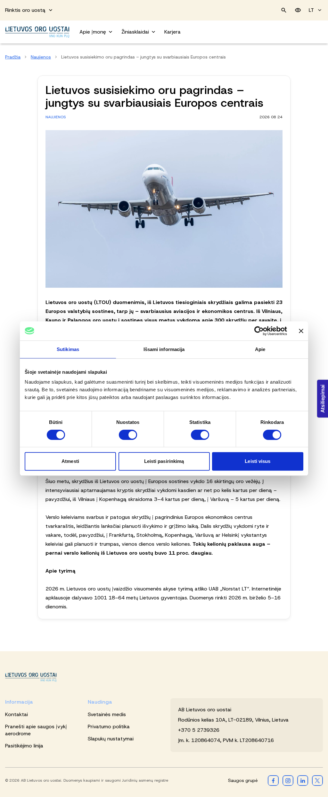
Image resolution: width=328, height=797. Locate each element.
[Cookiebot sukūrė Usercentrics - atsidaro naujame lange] (259, 331)
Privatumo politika (109, 726)
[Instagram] (288, 780)
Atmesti (70, 461)
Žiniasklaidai (135, 31)
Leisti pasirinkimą (164, 461)
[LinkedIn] (302, 780)
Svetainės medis (107, 714)
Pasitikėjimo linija (24, 745)
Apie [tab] (260, 349)
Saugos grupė (243, 780)
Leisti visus (257, 461)
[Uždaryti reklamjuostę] (301, 331)
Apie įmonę (92, 31)
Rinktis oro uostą (25, 10)
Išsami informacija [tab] (164, 349)
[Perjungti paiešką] (284, 10)
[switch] (128, 435)
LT (311, 10)
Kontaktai (16, 714)
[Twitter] (317, 780)
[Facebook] (273, 780)
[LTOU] (30, 677)
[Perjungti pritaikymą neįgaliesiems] (298, 10)
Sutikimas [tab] (68, 349)
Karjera (172, 31)
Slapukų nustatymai (111, 738)
